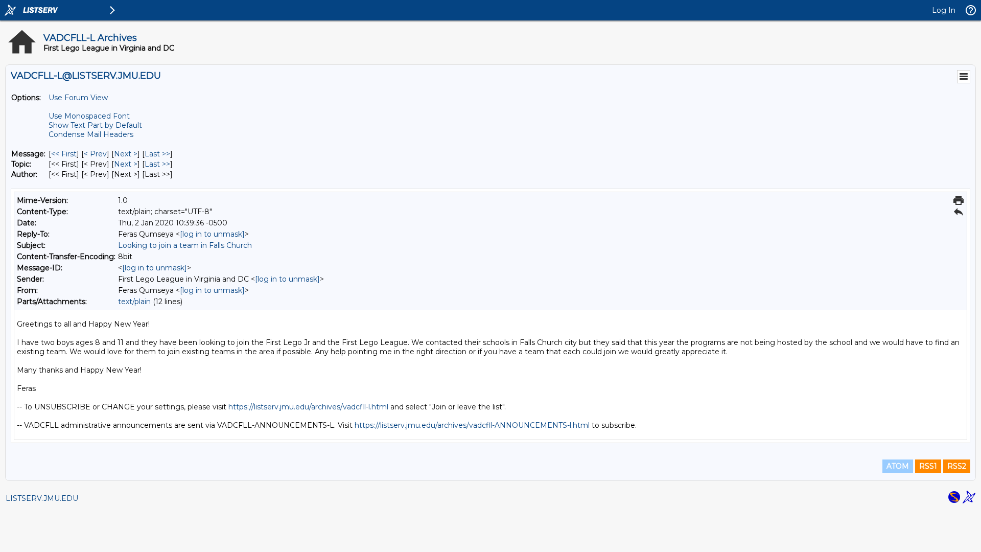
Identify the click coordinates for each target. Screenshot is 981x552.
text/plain (134, 301)
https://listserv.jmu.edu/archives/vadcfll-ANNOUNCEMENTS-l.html (472, 425)
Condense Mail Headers (91, 134)
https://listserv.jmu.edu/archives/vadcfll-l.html (308, 406)
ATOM (897, 466)
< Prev (95, 153)
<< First (64, 153)
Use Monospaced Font (89, 116)
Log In (943, 10)
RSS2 (956, 466)
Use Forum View (78, 97)
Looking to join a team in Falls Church (185, 245)
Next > (125, 153)
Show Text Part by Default (95, 125)
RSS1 (928, 466)
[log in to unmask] (212, 234)
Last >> (157, 153)
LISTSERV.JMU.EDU (42, 498)
